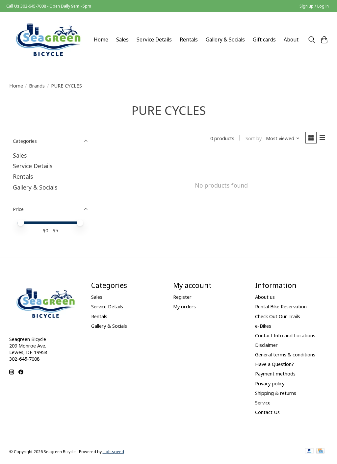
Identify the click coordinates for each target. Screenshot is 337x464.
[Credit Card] (320, 451)
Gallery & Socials (225, 39)
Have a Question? (274, 364)
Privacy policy (269, 383)
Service (263, 402)
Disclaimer (266, 345)
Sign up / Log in (314, 6)
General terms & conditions (285, 354)
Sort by (254, 138)
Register (182, 297)
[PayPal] (309, 451)
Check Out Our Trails (277, 316)
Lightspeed (113, 451)
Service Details (154, 39)
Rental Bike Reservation (281, 306)
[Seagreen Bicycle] (48, 39)
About (291, 39)
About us (265, 297)
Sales (122, 39)
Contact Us (267, 412)
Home (101, 39)
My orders (184, 306)
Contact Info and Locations (285, 335)
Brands (37, 85)
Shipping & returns (275, 393)
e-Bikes (263, 325)
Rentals (189, 39)
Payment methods (275, 373)
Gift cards (264, 39)
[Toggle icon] (311, 40)
